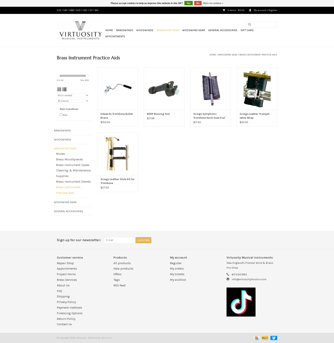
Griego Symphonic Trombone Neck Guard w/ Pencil (209, 116)
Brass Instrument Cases (72, 165)
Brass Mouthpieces (69, 159)
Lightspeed (106, 337)
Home (109, 30)
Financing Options (70, 313)
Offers (117, 274)
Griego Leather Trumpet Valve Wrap (254, 115)
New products (123, 268)
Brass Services (67, 280)
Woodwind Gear (193, 30)
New (65, 115)
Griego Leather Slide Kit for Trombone (118, 181)
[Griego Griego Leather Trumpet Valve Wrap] (257, 88)
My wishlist (178, 280)
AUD (78, 10)
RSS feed (119, 285)
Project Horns (66, 274)
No (197, 3)
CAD (85, 10)
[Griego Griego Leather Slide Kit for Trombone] (117, 154)
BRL (97, 10)
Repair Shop (65, 263)
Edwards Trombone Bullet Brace (117, 115)
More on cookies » (213, 3)
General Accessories (222, 30)
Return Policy (66, 319)
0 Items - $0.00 (236, 10)
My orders (177, 268)
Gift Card (247, 30)
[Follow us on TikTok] (252, 302)
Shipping (63, 296)
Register (176, 263)
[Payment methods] (256, 337)
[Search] (249, 24)
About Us (63, 285)
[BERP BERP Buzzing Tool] (164, 88)
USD (72, 10)
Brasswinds (124, 30)
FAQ (59, 291)
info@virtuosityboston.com (249, 279)
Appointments (115, 36)
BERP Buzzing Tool (158, 114)
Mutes (60, 154)
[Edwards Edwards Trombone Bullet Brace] (117, 88)
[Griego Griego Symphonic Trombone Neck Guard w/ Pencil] (210, 88)
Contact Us (64, 324)
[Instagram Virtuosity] (274, 240)
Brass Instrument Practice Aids (258, 54)
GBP (65, 10)
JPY (91, 10)
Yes (189, 3)
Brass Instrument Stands (73, 181)
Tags (116, 280)
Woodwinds (144, 30)
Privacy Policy (66, 302)
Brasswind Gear (168, 30)
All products (122, 263)
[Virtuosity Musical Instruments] (80, 30)
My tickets (177, 274)
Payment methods (69, 307)
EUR (59, 10)
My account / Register (265, 10)
